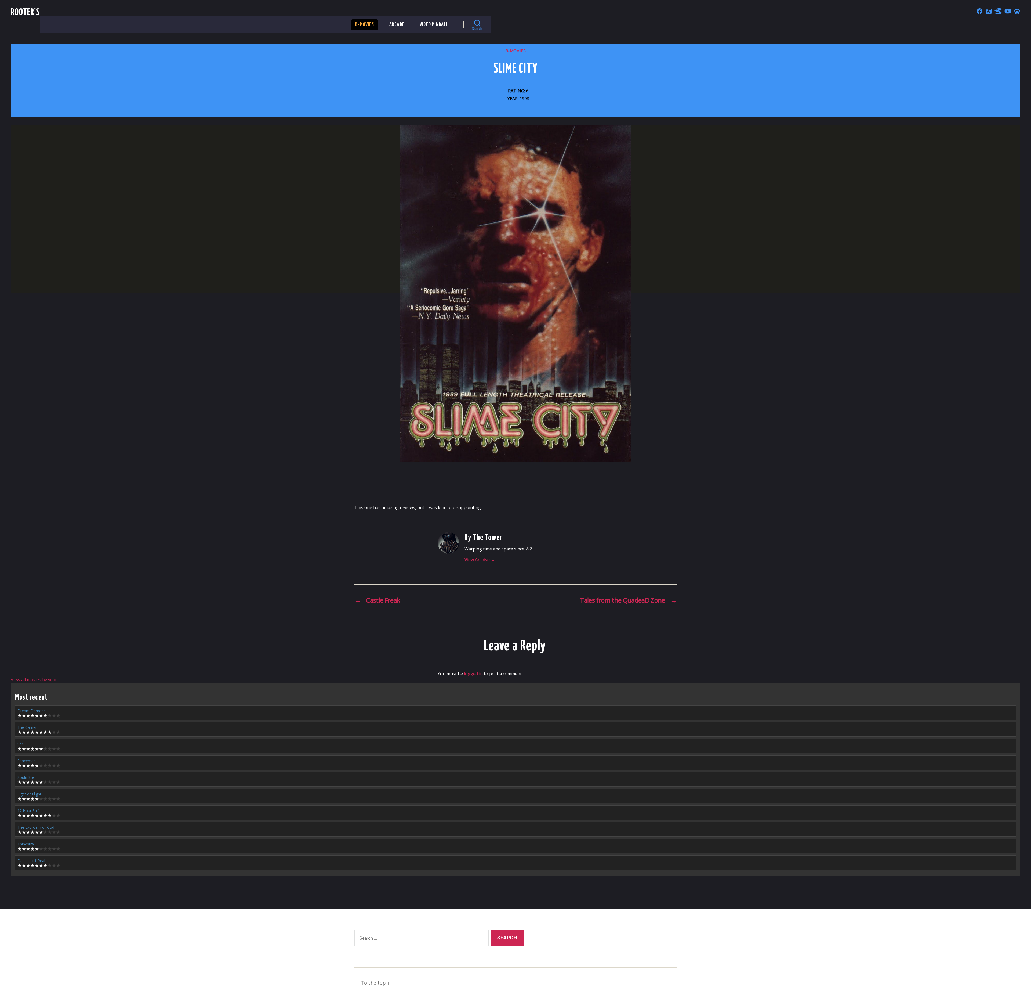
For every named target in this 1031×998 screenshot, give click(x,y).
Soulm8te (25, 777)
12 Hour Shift (28, 810)
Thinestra (25, 843)
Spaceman (26, 760)
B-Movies (364, 24)
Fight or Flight (29, 794)
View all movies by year (34, 680)
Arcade (396, 24)
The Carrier (27, 727)
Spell (21, 744)
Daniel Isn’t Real (31, 860)
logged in (473, 674)
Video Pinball (434, 24)
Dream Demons (31, 710)
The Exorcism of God (35, 827)
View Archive (479, 560)
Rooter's (25, 12)
